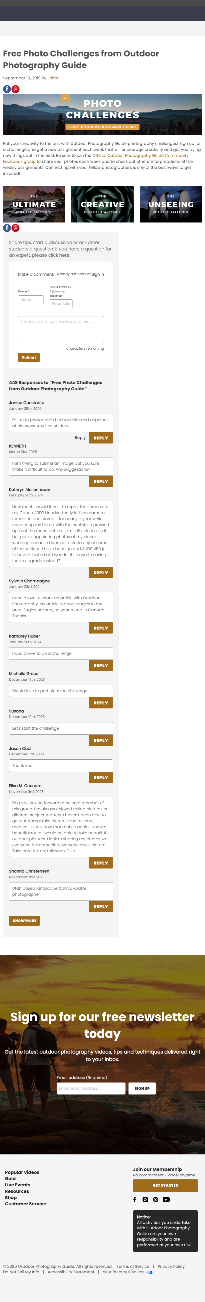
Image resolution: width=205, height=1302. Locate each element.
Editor (53, 78)
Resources (17, 1191)
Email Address (60, 291)
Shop (11, 1198)
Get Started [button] (165, 1185)
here (64, 255)
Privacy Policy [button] (171, 1266)
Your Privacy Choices (123, 1272)
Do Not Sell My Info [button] (21, 1272)
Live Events (17, 1185)
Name (23, 292)
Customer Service (25, 1204)
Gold (10, 1179)
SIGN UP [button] (142, 1088)
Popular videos (22, 1172)
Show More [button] (24, 920)
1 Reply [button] (79, 437)
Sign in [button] (98, 274)
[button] (7, 89)
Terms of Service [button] (133, 1266)
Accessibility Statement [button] (71, 1272)
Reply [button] (101, 438)
